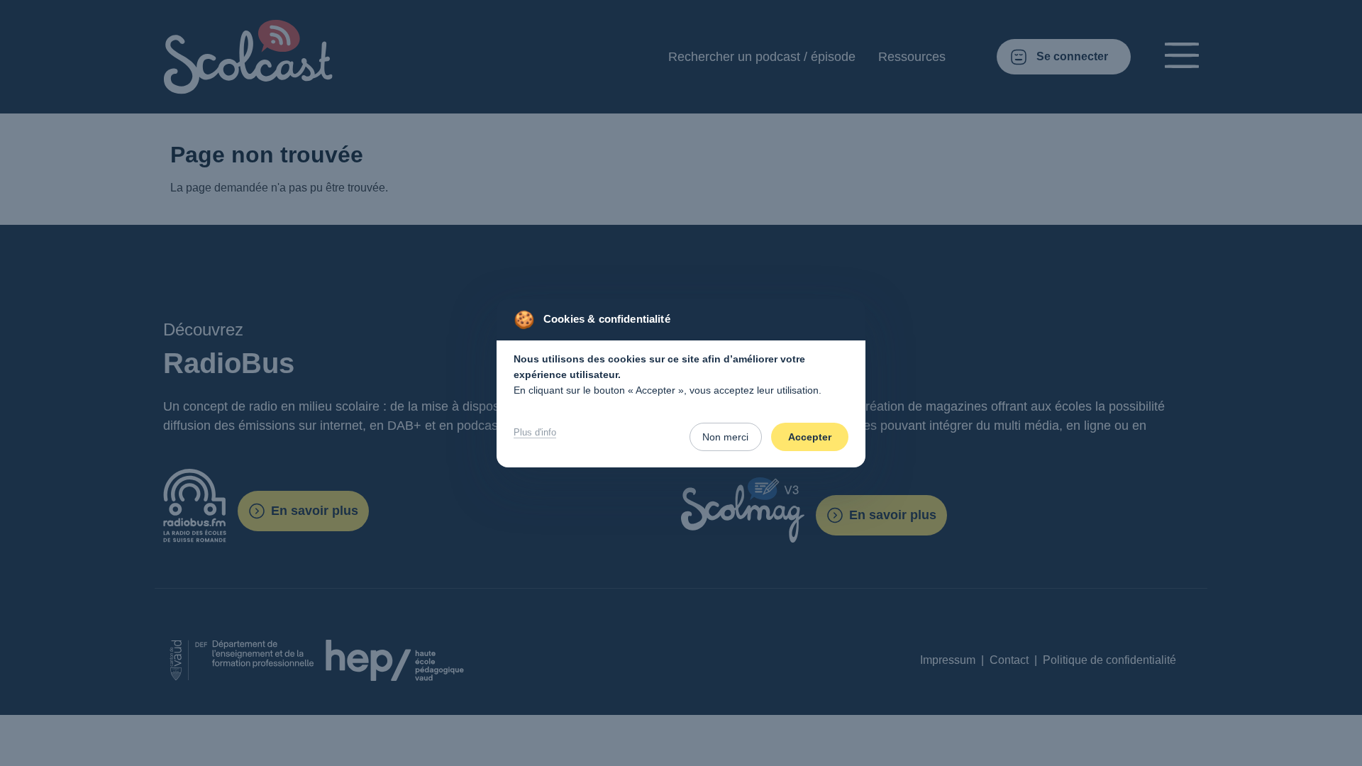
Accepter (809, 437)
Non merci (725, 437)
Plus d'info (535, 432)
